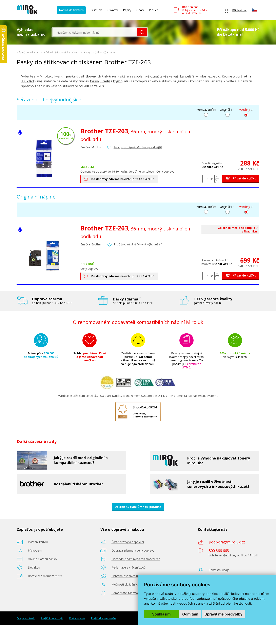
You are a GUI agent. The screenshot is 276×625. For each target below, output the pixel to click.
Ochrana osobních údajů (128, 576)
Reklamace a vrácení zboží (129, 567)
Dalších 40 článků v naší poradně (138, 507)
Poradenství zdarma (125, 593)
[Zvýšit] (217, 176)
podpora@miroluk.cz (227, 542)
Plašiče (153, 10)
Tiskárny (112, 10)
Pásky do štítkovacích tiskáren (61, 52)
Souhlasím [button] (161, 614)
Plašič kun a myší (52, 618)
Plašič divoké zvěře (103, 618)
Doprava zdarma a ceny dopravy (133, 550)
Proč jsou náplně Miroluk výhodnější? (138, 147)
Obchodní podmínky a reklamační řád (136, 559)
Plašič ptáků (77, 618)
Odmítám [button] (190, 614)
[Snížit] (217, 181)
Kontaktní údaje (219, 570)
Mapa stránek (26, 618)
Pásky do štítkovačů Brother (100, 52)
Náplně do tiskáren (71, 10)
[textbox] (95, 32)
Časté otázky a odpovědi (128, 542)
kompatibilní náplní (216, 260)
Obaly (140, 10)
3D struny (95, 10)
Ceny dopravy (165, 171)
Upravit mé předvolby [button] (223, 614)
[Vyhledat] (142, 32)
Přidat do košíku (244, 178)
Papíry (127, 10)
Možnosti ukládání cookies (129, 584)
